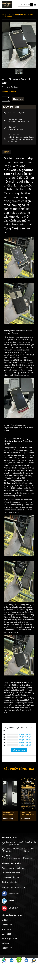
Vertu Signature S (9, 938)
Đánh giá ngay (19, 750)
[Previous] (4, 800)
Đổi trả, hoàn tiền (9, 882)
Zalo (11, 900)
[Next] (34, 800)
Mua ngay (19, 99)
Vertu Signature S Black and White (9, 813)
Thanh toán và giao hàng (13, 868)
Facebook (13, 893)
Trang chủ (6, 14)
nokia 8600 (6, 934)
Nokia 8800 (7, 948)
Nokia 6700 (7, 924)
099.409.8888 (18, 129)
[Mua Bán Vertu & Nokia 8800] (7, 4)
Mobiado (6, 943)
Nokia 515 (6, 920)
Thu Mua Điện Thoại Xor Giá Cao (27, 813)
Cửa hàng (15, 14)
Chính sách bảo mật (10, 877)
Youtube (13, 908)
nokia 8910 (6, 929)
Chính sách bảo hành (11, 872)
